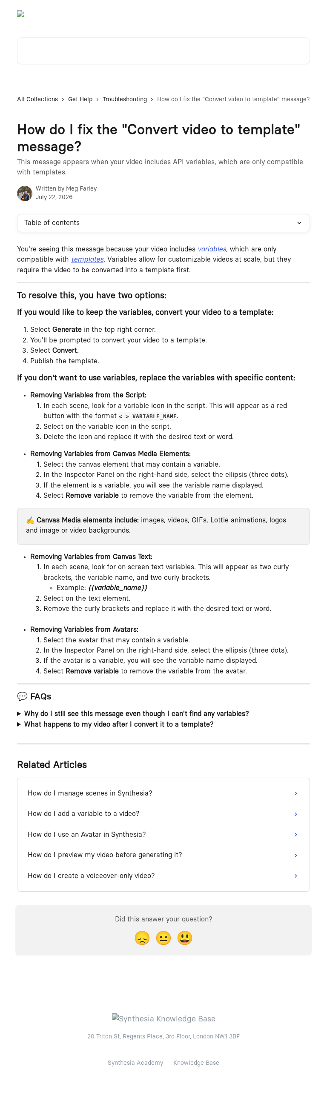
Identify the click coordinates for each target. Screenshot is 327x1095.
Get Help (80, 100)
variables (212, 249)
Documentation (283, 14)
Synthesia (238, 14)
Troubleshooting (125, 100)
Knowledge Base (196, 1063)
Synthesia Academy (135, 1063)
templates (87, 259)
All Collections (37, 100)
